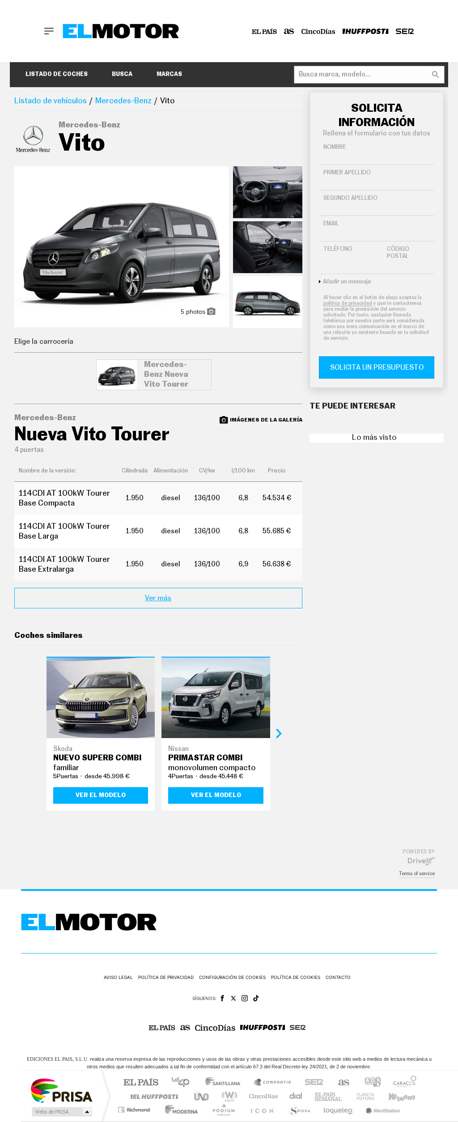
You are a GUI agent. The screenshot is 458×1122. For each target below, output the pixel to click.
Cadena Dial (296, 1096)
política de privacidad (347, 303)
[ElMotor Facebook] (222, 998)
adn (369, 1082)
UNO (202, 1096)
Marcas (169, 74)
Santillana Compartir (272, 1082)
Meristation (381, 1109)
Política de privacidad (166, 977)
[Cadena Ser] (405, 31)
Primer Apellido (347, 173)
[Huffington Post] (366, 31)
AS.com (339, 1082)
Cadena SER (311, 1082)
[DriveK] (421, 861)
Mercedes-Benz (123, 101)
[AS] (289, 31)
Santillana (225, 1082)
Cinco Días (262, 1096)
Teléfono (337, 249)
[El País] (264, 31)
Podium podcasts (223, 1109)
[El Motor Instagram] (245, 998)
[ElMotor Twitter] (233, 998)
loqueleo (338, 1109)
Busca (122, 74)
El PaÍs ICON (262, 1109)
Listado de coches (56, 74)
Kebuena (394, 1096)
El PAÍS (140, 1082)
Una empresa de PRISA (61, 1090)
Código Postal (398, 252)
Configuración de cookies (232, 977)
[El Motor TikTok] (256, 998)
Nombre (334, 147)
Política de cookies (295, 977)
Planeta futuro (362, 1096)
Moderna (179, 1109)
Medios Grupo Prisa (61, 1111)
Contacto (338, 977)
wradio (227, 1096)
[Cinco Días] (318, 31)
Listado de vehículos (50, 101)
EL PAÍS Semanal (329, 1096)
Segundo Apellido (350, 198)
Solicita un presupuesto (377, 367)
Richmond (135, 1109)
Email (331, 224)
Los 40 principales (183, 1082)
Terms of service (417, 873)
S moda (299, 1109)
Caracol (402, 1082)
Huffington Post (152, 1096)
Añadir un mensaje (347, 282)
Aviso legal (118, 977)
